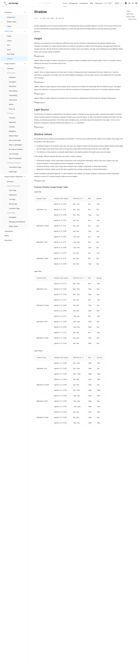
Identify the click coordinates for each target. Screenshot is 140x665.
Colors (9, 36)
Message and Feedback (17, 222)
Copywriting (13, 95)
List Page (12, 199)
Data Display (13, 91)
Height (128, 11)
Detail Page (13, 172)
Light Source (130, 14)
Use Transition (13, 154)
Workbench (13, 195)
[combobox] (118, 3)
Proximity (12, 118)
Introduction (11, 17)
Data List (12, 109)
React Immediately (15, 158)
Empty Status (13, 226)
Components (83, 3)
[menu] (82, 3)
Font (8, 45)
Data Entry (12, 86)
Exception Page (14, 208)
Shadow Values (130, 16)
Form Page (12, 190)
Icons (9, 49)
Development (73, 3)
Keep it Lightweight (15, 145)
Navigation (12, 82)
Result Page (13, 204)
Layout (9, 40)
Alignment (12, 122)
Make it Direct (13, 136)
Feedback (12, 77)
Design (65, 3)
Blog (91, 3)
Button (11, 104)
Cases (9, 26)
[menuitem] (65, 3)
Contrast (12, 127)
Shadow (9, 58)
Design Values (11, 22)
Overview (10, 68)
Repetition (12, 131)
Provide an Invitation (16, 149)
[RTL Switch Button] (129, 3)
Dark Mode (10, 54)
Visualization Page (15, 167)
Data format (13, 100)
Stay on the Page (15, 140)
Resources (98, 3)
